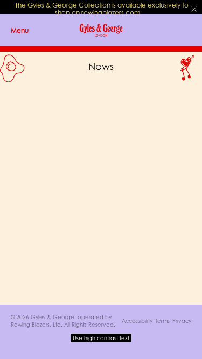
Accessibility (137, 321)
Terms (162, 321)
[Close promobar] (194, 9)
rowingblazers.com (110, 13)
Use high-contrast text (101, 338)
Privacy (181, 321)
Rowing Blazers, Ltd (36, 324)
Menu (20, 30)
